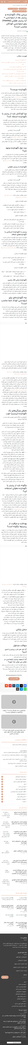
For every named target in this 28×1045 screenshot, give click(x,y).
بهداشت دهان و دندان (21, 779)
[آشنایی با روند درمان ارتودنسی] (7, 917)
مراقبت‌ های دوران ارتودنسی (20, 509)
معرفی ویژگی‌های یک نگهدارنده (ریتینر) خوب (13, 74)
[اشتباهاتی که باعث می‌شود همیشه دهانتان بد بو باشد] (5, 816)
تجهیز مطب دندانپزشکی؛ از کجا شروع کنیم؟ (17, 763)
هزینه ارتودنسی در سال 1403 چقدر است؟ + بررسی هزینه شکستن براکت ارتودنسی (21, 925)
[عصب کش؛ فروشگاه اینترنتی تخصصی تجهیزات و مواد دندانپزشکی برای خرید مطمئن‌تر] (5, 874)
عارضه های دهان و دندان (20, 782)
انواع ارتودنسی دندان (12, 8)
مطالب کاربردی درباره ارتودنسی (19, 11)
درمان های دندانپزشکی (21, 776)
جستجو (25, 974)
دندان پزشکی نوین (21, 796)
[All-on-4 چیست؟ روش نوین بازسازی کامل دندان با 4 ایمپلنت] (5, 864)
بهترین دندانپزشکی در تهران (21, 766)
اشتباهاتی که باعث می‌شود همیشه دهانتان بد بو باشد (15, 752)
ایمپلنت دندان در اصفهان (21, 970)
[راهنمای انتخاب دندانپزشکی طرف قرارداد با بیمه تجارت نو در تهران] (5, 825)
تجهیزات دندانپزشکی (21, 799)
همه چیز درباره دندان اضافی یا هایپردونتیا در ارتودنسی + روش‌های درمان (21, 908)
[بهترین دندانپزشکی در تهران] (5, 854)
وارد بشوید (14, 744)
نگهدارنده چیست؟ (19, 60)
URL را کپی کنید (14, 679)
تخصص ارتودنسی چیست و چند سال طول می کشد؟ (7, 906)
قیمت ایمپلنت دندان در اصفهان (20, 967)
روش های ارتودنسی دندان (9, 248)
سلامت (24, 801)
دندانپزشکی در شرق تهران (21, 957)
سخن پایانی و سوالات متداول (16, 83)
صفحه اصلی (23, 5)
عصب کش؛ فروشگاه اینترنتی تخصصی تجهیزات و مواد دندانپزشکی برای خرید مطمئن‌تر (19, 872)
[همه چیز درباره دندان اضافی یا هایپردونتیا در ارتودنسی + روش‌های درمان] (21, 900)
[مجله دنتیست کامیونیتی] (14, 1)
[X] (21, 685)
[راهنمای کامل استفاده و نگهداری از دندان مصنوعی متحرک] (5, 883)
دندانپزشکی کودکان (21, 794)
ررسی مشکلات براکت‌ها (18, 137)
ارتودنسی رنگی (8, 160)
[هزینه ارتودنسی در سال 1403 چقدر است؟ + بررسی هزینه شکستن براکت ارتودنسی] (21, 917)
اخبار (25, 784)
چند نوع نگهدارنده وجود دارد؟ (17, 67)
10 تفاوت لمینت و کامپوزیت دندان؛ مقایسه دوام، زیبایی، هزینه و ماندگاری (20, 833)
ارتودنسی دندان (16, 5)
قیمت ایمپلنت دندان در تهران (20, 964)
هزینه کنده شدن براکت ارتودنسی (18, 390)
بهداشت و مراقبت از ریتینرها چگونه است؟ (13, 80)
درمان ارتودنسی (18, 97)
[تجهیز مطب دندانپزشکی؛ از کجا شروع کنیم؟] (5, 845)
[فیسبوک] (25, 685)
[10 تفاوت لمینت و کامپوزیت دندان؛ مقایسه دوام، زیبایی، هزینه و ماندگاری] (5, 835)
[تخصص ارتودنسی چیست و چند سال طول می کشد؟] (7, 900)
